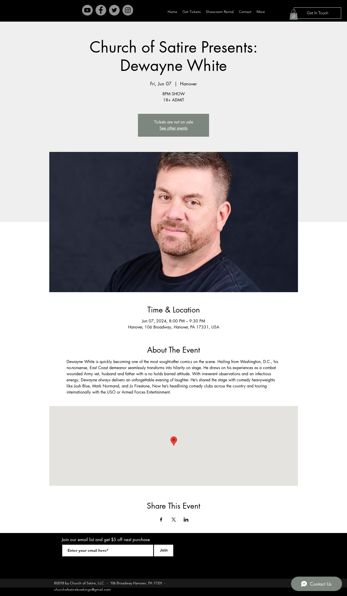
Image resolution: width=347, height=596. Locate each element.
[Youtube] (87, 10)
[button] (293, 14)
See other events (173, 128)
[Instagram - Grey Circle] (127, 10)
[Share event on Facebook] (161, 519)
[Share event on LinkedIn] (186, 519)
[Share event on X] (173, 519)
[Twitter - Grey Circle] (114, 10)
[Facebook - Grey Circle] (101, 10)
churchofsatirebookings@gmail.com (82, 589)
